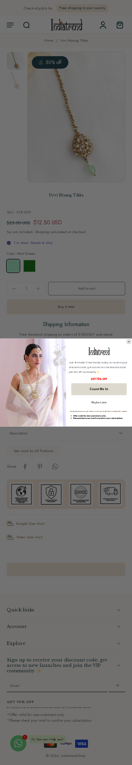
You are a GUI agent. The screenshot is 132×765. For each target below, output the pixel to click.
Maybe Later (99, 402)
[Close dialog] (129, 342)
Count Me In (99, 389)
